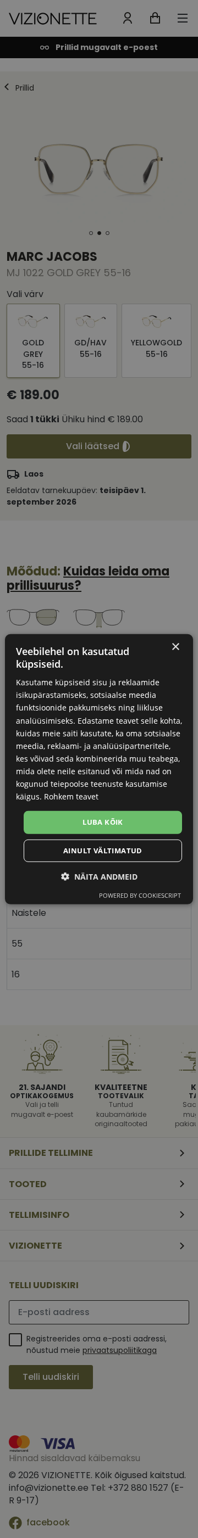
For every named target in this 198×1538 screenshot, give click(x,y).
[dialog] (99, 769)
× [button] (175, 646)
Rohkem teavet (71, 796)
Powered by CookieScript (140, 895)
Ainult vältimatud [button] (102, 850)
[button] (99, 876)
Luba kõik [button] (102, 822)
